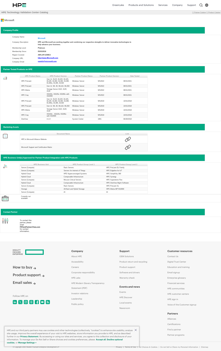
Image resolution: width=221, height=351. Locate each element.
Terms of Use (130, 347)
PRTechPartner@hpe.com (30, 227)
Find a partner (174, 329)
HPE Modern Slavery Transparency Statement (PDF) (87, 285)
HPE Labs (75, 278)
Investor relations (79, 293)
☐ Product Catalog (213, 12)
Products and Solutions (141, 5)
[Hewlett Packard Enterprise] (19, 5)
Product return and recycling (133, 261)
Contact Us (172, 256)
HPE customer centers (178, 294)
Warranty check (127, 278)
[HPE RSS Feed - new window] (48, 302)
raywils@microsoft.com (47, 61)
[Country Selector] (206, 5)
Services (163, 5)
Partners (172, 313)
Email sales (22, 282)
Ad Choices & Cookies (148, 347)
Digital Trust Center (176, 261)
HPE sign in (172, 299)
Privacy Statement (29, 336)
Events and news (129, 286)
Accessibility (77, 261)
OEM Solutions (126, 256)
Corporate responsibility (83, 272)
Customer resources (179, 251)
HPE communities (176, 288)
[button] (136, 330)
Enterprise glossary (176, 278)
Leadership (76, 298)
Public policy (77, 304)
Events (122, 292)
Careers (75, 267)
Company (177, 5)
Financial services (176, 283)
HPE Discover (125, 297)
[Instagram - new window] (26, 302)
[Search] (201, 5)
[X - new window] (20, 302)
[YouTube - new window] (42, 302)
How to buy (22, 267)
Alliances (171, 319)
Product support (27, 275)
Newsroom (124, 308)
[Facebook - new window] (37, 302)
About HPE (76, 256)
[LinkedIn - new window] (15, 302)
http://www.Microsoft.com (48, 58)
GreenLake (118, 5)
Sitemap (204, 347)
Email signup (173, 272)
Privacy (119, 347)
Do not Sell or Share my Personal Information (179, 347)
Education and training (178, 267)
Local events (125, 302)
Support (191, 5)
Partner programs (175, 335)
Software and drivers (129, 272)
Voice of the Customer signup (181, 304)
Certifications (173, 324)
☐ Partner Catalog (199, 12)
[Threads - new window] (31, 302)
